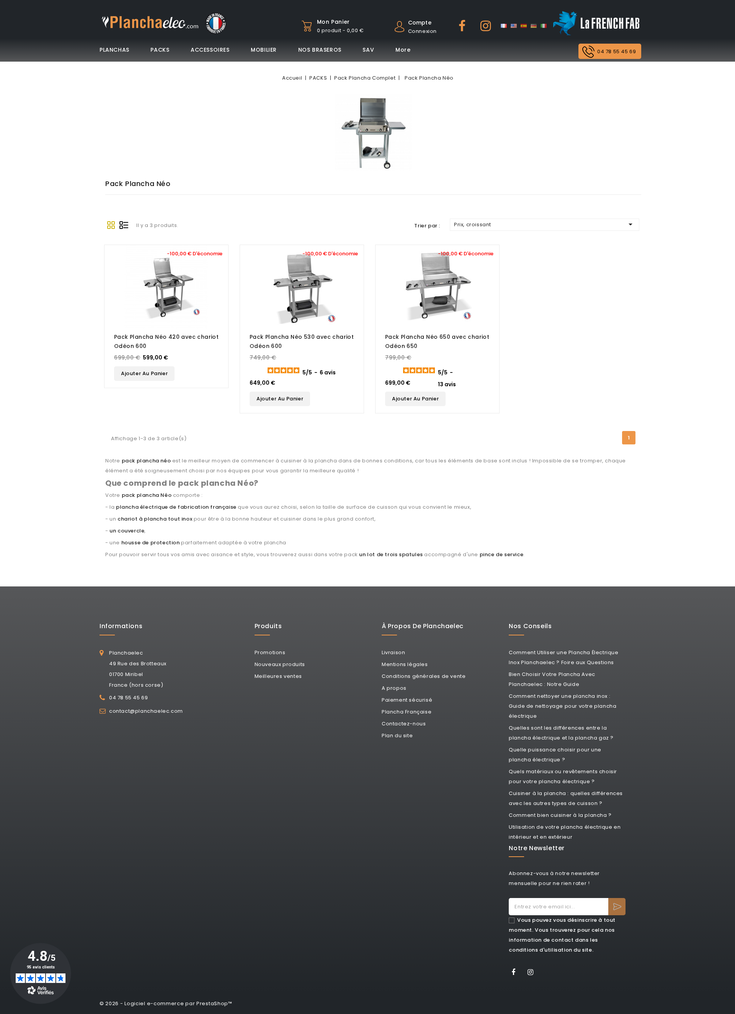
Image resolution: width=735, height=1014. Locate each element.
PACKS (159, 50)
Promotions (270, 652)
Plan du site (397, 735)
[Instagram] (533, 973)
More (402, 50)
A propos (394, 688)
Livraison (393, 652)
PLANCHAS (114, 50)
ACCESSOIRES (210, 50)
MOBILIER (264, 50)
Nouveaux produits (280, 664)
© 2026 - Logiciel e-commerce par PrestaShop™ (166, 1003)
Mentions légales (405, 664)
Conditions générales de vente (424, 676)
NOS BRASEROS (319, 50)
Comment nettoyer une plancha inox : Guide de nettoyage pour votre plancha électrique (562, 706)
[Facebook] (515, 973)
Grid (111, 225)
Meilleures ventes (278, 676)
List (124, 225)
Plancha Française (406, 711)
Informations (121, 626)
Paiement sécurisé (407, 700)
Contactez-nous (404, 723)
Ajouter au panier (144, 373)
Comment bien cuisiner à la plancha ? (560, 815)
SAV (368, 50)
